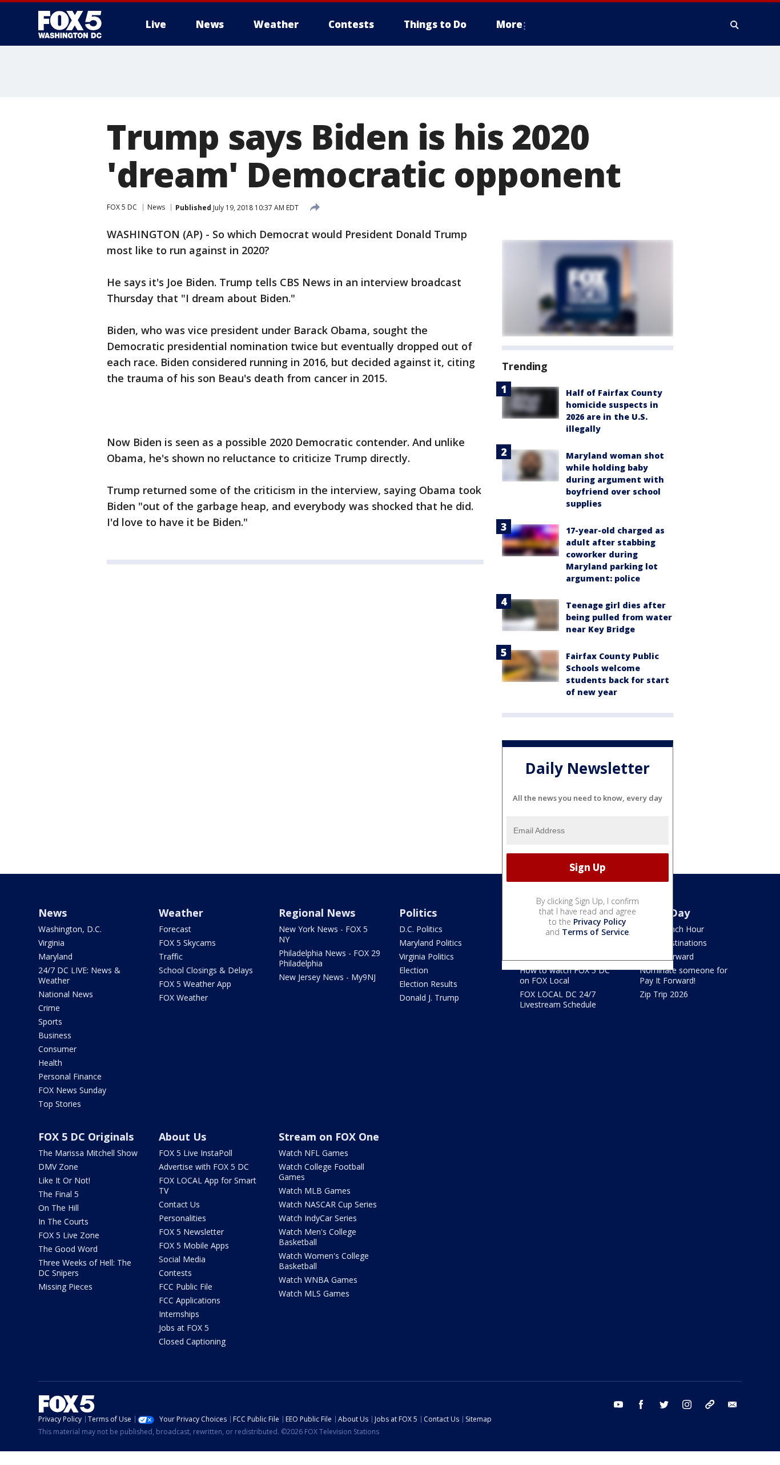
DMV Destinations (673, 942)
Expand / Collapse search (735, 24)
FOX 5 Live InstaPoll (195, 1152)
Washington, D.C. (70, 929)
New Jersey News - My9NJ (327, 977)
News (156, 207)
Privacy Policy (599, 921)
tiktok (710, 1404)
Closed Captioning (192, 1341)
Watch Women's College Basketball (324, 1260)
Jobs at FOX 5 (184, 1327)
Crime (49, 1007)
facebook (641, 1404)
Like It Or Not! (64, 1180)
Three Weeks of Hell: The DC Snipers (84, 1267)
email (732, 1404)
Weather (181, 913)
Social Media (182, 1259)
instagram (687, 1404)
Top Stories (59, 1103)
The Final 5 (58, 1194)
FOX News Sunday (72, 1090)
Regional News (317, 913)
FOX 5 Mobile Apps (194, 1245)
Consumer (57, 1048)
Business (54, 1035)
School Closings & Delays (206, 970)
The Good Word (68, 1248)
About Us (182, 1136)
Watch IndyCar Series (318, 1218)
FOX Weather (183, 997)
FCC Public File (185, 1286)
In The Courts (63, 1221)
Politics (418, 913)
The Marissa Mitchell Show (88, 1152)
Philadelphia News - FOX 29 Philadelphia (329, 958)
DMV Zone (58, 1166)
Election (413, 970)
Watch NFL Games (313, 1152)
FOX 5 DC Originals (86, 1136)
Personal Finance (70, 1076)
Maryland (55, 956)
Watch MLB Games (315, 1190)
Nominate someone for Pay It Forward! (683, 975)
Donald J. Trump (429, 997)
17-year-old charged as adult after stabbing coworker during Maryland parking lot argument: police (615, 554)
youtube (618, 1404)
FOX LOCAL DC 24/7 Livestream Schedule (558, 999)
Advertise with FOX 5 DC (204, 1166)
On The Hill (58, 1207)
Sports (50, 1021)
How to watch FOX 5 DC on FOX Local (565, 975)
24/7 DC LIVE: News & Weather (79, 975)
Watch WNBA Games (318, 1279)
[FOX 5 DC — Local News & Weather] (76, 24)
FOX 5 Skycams (187, 942)
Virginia (51, 942)
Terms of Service (595, 931)
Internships (179, 1314)
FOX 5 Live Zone (68, 1235)
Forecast (175, 929)
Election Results (428, 983)
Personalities (182, 1218)
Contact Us (179, 1204)
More (509, 24)
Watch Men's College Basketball (317, 1236)
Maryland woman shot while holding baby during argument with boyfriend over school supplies (615, 479)
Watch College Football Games (321, 1171)
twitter (664, 1404)
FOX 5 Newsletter (191, 1231)
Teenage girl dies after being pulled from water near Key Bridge (619, 617)
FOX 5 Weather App (195, 983)
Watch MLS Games (314, 1293)
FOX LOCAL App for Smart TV (207, 1185)
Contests (175, 1272)
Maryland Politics (430, 942)
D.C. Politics (421, 929)
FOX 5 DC (122, 207)
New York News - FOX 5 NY (323, 934)
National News (65, 994)
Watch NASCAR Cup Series (328, 1204)
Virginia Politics (426, 956)
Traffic (171, 956)
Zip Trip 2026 (664, 994)
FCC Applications (189, 1300)
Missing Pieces (65, 1286)
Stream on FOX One (329, 1136)
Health (50, 1062)
